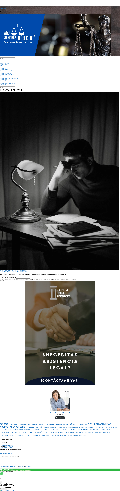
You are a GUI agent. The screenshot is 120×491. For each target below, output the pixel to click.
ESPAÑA (108, 429)
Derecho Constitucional (6, 70)
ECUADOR (102, 429)
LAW (30, 432)
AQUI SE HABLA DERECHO (12, 427)
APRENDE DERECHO (32, 424)
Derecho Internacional (5, 80)
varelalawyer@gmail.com (6, 445)
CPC (56, 427)
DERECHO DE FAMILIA (13, 429)
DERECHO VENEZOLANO (14, 270)
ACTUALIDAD (4, 270)
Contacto (2, 85)
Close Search (3, 489)
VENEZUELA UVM (80, 435)
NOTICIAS (90, 432)
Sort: (1, 485)
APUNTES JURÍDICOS (69, 424)
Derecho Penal (3, 68)
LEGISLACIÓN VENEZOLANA (43, 432)
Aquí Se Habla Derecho (4, 8)
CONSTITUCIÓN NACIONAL (49, 427)
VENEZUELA (61, 435)
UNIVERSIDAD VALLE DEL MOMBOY (13, 435)
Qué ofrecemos (4, 64)
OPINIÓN (23, 270)
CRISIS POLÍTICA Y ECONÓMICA (64, 427)
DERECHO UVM (45, 429)
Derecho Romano (4, 79)
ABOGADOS (5, 424)
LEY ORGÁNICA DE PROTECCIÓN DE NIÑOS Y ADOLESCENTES (70, 432)
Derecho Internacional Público (7, 83)
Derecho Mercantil (4, 69)
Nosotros (2, 60)
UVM (28, 435)
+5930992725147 (9, 446)
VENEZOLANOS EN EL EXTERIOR (48, 435)
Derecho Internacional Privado (7, 82)
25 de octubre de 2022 (5, 273)
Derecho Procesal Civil (5, 73)
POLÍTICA (95, 432)
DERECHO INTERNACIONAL (25, 429)
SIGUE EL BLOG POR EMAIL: (8, 277)
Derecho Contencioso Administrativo (9, 78)
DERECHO (3, 429)
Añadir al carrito (60, 418)
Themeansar (28, 466)
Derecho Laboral (4, 75)
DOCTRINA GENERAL (75, 429)
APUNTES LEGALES (81, 424)
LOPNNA (86, 432)
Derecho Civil (3, 72)
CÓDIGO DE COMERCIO (86, 427)
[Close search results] (1, 482)
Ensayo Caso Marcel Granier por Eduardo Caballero (13, 271)
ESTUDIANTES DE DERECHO (11, 432)
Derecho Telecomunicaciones (7, 74)
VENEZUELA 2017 (70, 435)
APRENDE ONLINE (41, 424)
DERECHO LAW (35, 429)
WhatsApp (60, 386)
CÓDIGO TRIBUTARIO (113, 427)
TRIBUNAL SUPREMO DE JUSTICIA (105, 432)
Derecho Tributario (4, 77)
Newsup (21, 466)
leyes (56, 432)
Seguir (1, 280)
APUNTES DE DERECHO (53, 424)
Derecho (2, 67)
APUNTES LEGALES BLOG (100, 424)
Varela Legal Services (5, 63)
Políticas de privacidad (5, 65)
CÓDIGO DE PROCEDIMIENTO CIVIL (99, 427)
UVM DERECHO (36, 435)
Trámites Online (4, 84)
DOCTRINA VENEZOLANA (90, 429)
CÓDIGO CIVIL (75, 427)
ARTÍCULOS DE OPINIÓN (34, 427)
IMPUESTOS (25, 432)
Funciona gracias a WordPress (7, 466)
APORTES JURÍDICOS (22, 424)
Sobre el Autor (3, 62)
